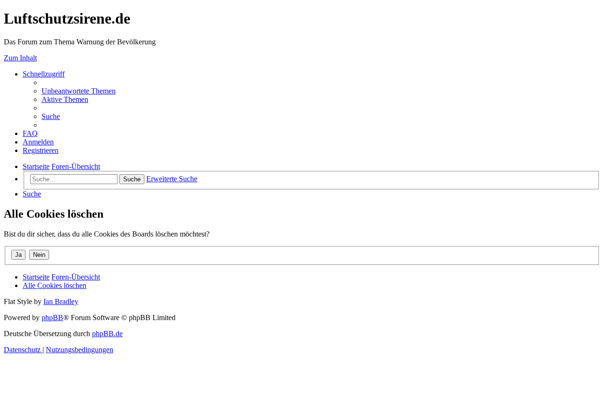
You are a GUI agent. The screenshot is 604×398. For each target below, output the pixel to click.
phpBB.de (107, 334)
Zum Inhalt (20, 58)
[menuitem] (79, 91)
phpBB (52, 317)
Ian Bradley (60, 301)
